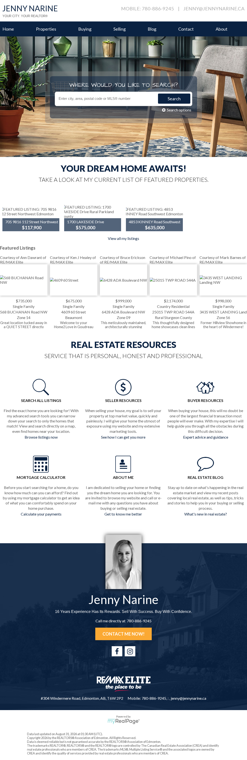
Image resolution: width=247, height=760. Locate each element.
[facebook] (117, 651)
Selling (119, 29)
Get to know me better (123, 514)
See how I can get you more (123, 437)
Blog (152, 29)
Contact (186, 29)
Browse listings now (41, 437)
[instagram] (130, 651)
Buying (84, 29)
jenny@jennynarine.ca (214, 8)
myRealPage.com (123, 721)
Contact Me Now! (123, 634)
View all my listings (123, 238)
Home (8, 29)
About (221, 29)
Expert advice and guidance (205, 437)
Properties (46, 29)
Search (174, 98)
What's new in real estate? (205, 514)
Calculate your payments (41, 514)
